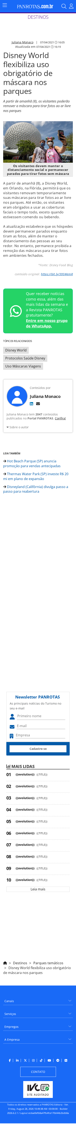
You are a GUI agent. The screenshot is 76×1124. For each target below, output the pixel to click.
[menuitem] (38, 999)
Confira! (60, 418)
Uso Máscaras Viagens (23, 366)
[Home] (5, 962)
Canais (9, 1001)
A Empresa (12, 1040)
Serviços (10, 1014)
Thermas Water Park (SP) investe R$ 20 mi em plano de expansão (35, 476)
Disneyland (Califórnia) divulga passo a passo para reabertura (35, 489)
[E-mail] (38, 403)
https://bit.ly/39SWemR (57, 274)
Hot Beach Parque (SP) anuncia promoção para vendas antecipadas (32, 463)
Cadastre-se (38, 749)
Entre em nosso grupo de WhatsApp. (47, 323)
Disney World (16, 350)
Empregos (11, 1027)
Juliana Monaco (22, 42)
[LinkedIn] (31, 403)
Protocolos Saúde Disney (25, 358)
